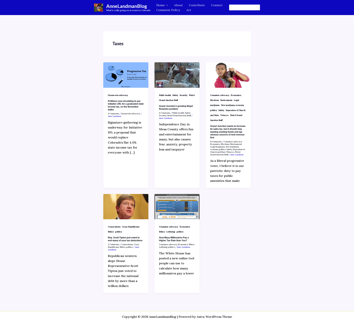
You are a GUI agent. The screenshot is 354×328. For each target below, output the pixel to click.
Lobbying (170, 231)
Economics (236, 95)
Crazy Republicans (130, 226)
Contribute (197, 5)
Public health (165, 95)
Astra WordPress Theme (214, 317)
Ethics (111, 231)
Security (183, 95)
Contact (216, 5)
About (178, 5)
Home (160, 5)
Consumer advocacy (219, 95)
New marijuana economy (232, 105)
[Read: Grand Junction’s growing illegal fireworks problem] (177, 75)
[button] (166, 5)
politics (213, 110)
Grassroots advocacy (118, 95)
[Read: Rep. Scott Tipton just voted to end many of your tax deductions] (125, 206)
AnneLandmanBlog (126, 6)
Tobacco (224, 115)
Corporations (114, 226)
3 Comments (113, 244)
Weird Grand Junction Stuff (179, 115)
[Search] (258, 7)
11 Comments (216, 142)
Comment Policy (168, 10)
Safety (175, 95)
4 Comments (113, 113)
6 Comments (164, 113)
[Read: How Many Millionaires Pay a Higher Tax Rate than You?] (177, 206)
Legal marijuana (217, 147)
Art (188, 10)
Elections (214, 100)
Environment (226, 100)
